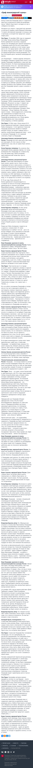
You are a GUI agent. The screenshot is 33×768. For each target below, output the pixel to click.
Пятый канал (6, 743)
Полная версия (15, 748)
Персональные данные (10, 764)
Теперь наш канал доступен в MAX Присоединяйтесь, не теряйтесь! (13, 6)
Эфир (26, 2)
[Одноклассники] (5, 736)
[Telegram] (9, 736)
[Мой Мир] (7, 736)
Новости (15, 743)
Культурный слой (16, 15)
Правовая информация (10, 762)
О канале (13, 745)
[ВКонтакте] (2, 736)
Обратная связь (8, 765)
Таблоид (23, 743)
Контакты (5, 748)
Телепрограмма (23, 745)
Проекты (5, 745)
